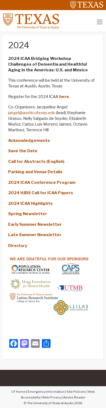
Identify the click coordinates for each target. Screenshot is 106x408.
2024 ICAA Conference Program (42, 182)
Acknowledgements (29, 140)
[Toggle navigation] (99, 21)
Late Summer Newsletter (34, 234)
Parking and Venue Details (35, 171)
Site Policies (76, 392)
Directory (17, 245)
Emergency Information (46, 392)
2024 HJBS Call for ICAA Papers (40, 192)
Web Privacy (51, 397)
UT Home (18, 392)
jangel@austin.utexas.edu (31, 112)
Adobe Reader (74, 397)
